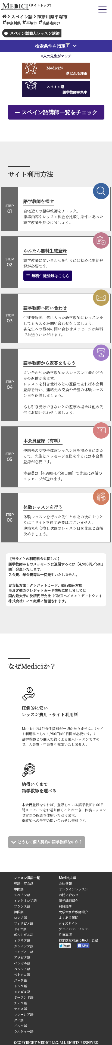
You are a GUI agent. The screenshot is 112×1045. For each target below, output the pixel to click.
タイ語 (19, 1020)
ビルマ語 (20, 1025)
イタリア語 (22, 940)
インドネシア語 (25, 900)
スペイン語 (22, 894)
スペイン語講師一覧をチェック (59, 112)
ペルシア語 (22, 968)
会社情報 (65, 883)
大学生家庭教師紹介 (73, 911)
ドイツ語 (20, 929)
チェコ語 (20, 1003)
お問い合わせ (68, 894)
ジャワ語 (20, 980)
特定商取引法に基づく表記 (78, 940)
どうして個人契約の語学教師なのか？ (50, 841)
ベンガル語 (22, 963)
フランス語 (22, 906)
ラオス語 (20, 1008)
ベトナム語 (22, 974)
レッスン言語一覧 (27, 877)
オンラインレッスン (73, 889)
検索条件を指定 (50, 46)
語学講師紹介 (68, 900)
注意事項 (65, 934)
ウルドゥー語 (23, 1031)
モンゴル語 (22, 991)
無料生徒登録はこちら (50, 275)
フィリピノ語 (23, 923)
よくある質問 (68, 917)
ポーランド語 (23, 997)
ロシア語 (20, 917)
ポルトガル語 (23, 934)
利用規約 (65, 906)
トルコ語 (20, 985)
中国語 (19, 889)
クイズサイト (68, 923)
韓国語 (19, 911)
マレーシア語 (23, 1014)
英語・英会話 (23, 883)
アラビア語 (22, 957)
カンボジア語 (23, 946)
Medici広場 (67, 877)
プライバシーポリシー (75, 929)
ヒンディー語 (23, 951)
